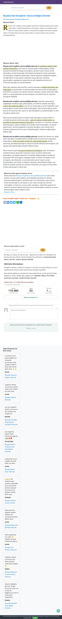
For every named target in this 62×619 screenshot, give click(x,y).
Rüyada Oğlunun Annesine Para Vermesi (11, 574)
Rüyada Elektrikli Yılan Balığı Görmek (11, 605)
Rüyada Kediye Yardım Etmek (10, 502)
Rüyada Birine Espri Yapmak (10, 470)
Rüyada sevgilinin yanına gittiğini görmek (31, 176)
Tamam (35, 617)
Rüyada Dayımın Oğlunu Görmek (11, 376)
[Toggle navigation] (57, 2)
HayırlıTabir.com (8, 2)
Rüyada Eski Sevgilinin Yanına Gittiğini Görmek (26, 15)
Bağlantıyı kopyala (31, 328)
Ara (49, 7)
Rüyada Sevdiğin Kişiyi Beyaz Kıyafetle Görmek (11, 422)
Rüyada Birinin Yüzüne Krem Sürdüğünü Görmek (10, 447)
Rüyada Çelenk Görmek (10, 398)
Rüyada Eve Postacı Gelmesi (11, 548)
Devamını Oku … (10, 192)
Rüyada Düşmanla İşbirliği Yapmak (11, 526)
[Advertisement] (31, 50)
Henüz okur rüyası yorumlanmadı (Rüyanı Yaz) (16, 19)
